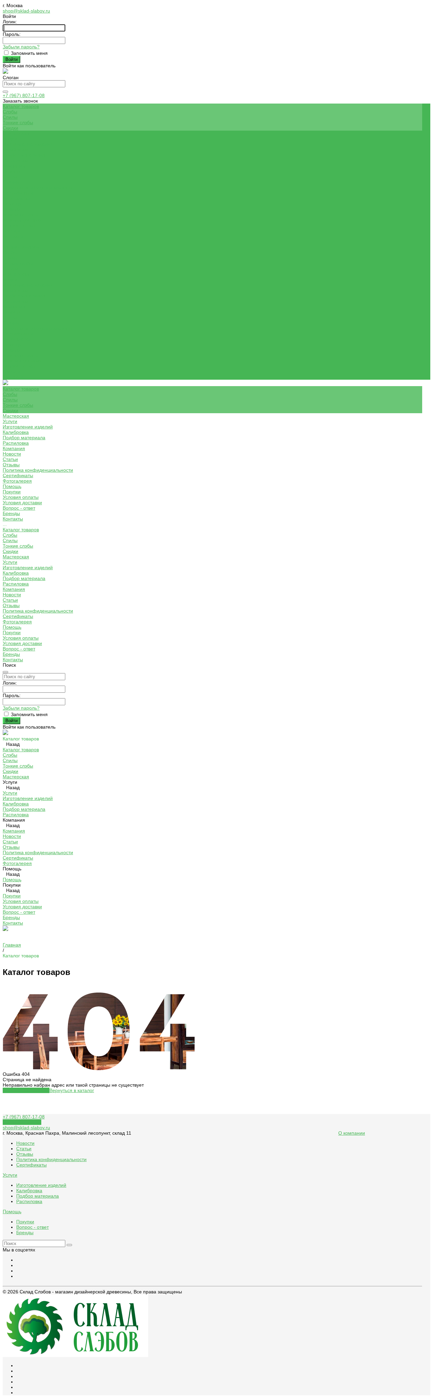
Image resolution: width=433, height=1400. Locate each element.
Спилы (10, 117)
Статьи (10, 176)
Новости (12, 171)
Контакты (13, 377)
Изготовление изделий (28, 144)
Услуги (10, 279)
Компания (14, 306)
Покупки (12, 209)
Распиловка (16, 160)
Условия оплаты (21, 214)
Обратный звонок (22, 1122)
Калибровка (16, 149)
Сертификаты (18, 193)
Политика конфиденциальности (38, 187)
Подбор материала (24, 155)
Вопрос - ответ (19, 225)
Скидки (10, 128)
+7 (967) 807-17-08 (24, 95)
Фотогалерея (17, 339)
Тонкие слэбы (18, 122)
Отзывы (11, 182)
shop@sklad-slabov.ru (26, 11)
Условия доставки (22, 220)
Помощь (12, 344)
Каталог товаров (21, 247)
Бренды (11, 231)
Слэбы (10, 111)
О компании (351, 1133)
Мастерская (16, 274)
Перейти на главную (26, 1090)
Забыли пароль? (21, 46)
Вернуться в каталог (71, 1090)
